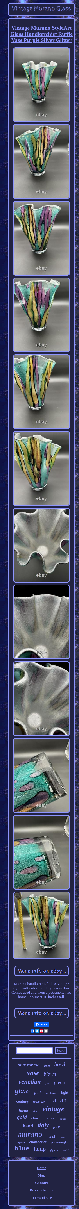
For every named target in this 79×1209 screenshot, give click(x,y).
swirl (66, 1150)
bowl (59, 1064)
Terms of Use (41, 1198)
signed (63, 1118)
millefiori (49, 1118)
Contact (41, 1183)
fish (51, 1136)
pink (37, 1092)
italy (43, 1125)
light (64, 1092)
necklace (51, 1093)
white (35, 1111)
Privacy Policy (41, 1190)
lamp (40, 1148)
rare (63, 1137)
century (22, 1101)
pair (56, 1126)
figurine (54, 1150)
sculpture (39, 1101)
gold (22, 1117)
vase (33, 1073)
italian (58, 1100)
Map (41, 1175)
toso (47, 1066)
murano (30, 1134)
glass (22, 1090)
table (47, 1084)
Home (41, 1168)
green (59, 1082)
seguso (20, 1142)
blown (50, 1074)
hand (28, 1126)
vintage (53, 1109)
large (23, 1110)
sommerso (29, 1065)
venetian (29, 1081)
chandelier (38, 1142)
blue (21, 1148)
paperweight (59, 1142)
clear (34, 1118)
